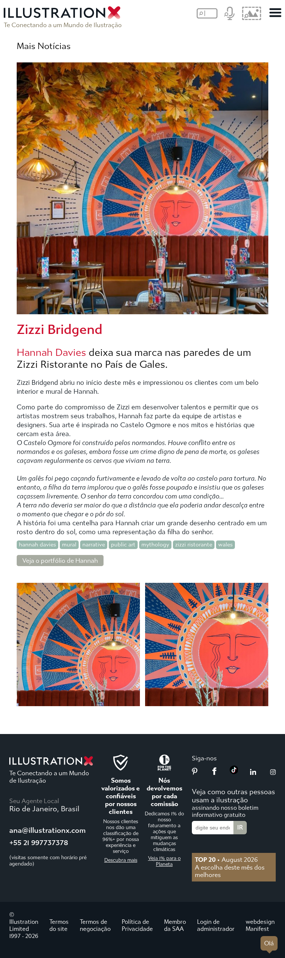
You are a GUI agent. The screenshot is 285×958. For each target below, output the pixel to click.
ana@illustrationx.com (47, 830)
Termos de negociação (95, 925)
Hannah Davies (51, 352)
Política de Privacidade (137, 925)
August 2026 (226, 859)
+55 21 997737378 (38, 842)
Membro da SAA (175, 925)
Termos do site (59, 925)
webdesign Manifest (260, 925)
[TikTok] (234, 772)
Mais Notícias (44, 46)
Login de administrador (216, 925)
